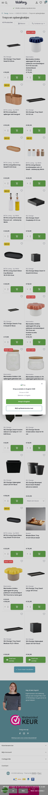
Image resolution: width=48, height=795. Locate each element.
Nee (23, 791)
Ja (13, 791)
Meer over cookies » (38, 791)
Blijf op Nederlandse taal (24, 408)
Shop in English (24, 401)
